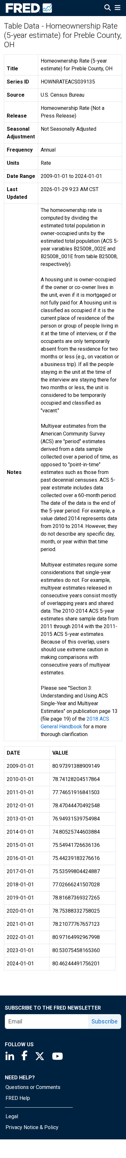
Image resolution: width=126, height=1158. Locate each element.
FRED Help (17, 1098)
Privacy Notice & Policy (31, 1127)
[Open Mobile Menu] (117, 8)
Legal (11, 1116)
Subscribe (104, 1021)
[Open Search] (107, 8)
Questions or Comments (32, 1087)
